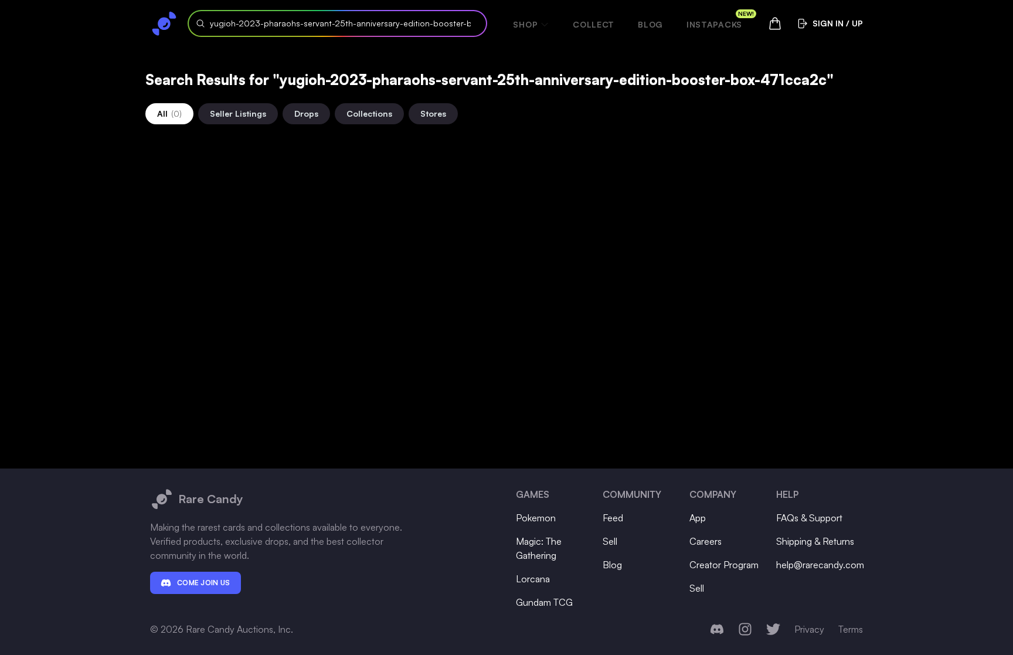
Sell (610, 541)
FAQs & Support (809, 518)
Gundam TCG (544, 602)
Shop (525, 24)
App (697, 518)
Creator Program (724, 565)
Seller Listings (238, 113)
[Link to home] (164, 23)
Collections (369, 113)
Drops (306, 113)
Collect (593, 24)
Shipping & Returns (815, 541)
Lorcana (533, 579)
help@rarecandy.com (820, 565)
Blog (650, 24)
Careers (705, 541)
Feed (613, 518)
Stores (433, 113)
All (169, 113)
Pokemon (536, 518)
